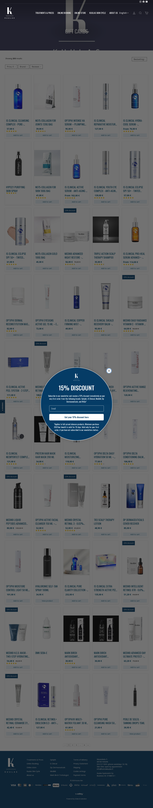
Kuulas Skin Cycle (97, 12)
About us (113, 12)
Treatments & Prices (44, 12)
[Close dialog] (109, 370)
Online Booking (64, 12)
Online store (80, 12)
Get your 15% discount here (77, 417)
